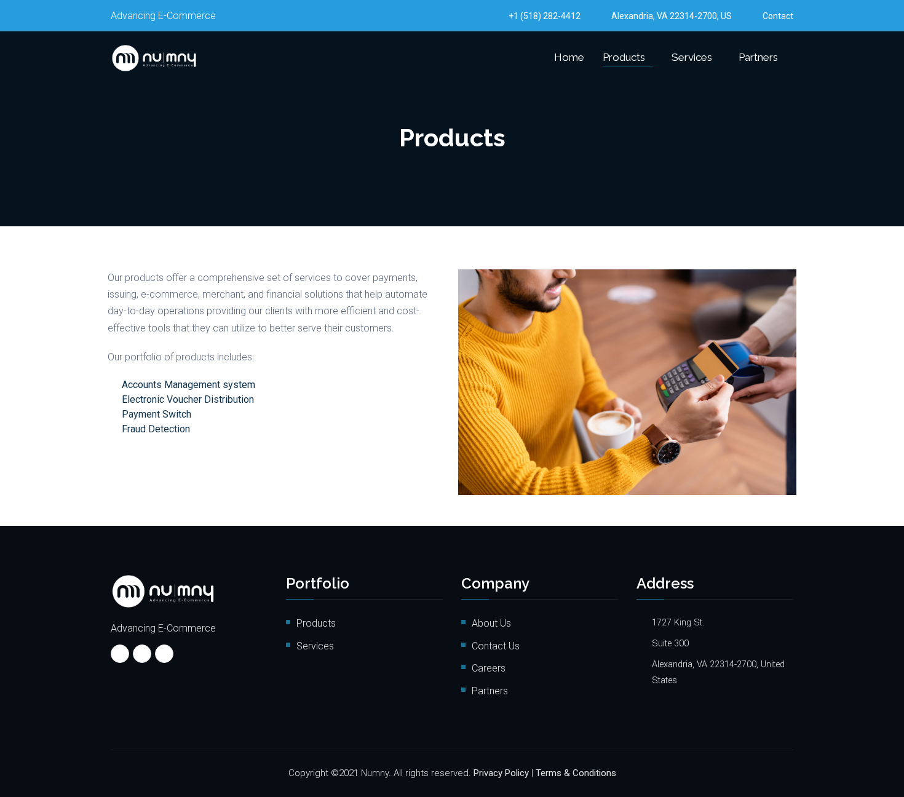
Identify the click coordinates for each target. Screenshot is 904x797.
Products (624, 57)
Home (569, 57)
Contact (778, 16)
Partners (758, 57)
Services (692, 57)
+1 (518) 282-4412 (545, 16)
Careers (489, 668)
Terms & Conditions (576, 773)
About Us (491, 623)
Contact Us (496, 646)
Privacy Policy (501, 773)
